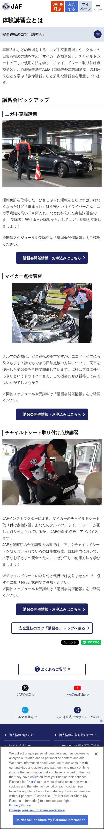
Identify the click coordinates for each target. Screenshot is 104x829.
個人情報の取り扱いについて (79, 735)
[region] (52, 787)
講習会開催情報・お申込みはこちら (52, 258)
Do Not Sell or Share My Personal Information (50, 820)
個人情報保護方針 (21, 735)
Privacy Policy (20, 805)
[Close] (96, 754)
